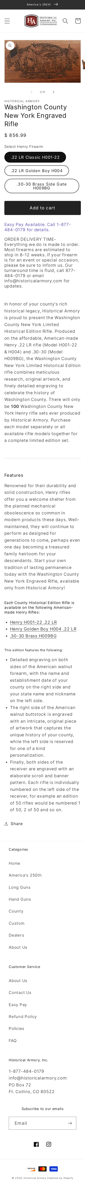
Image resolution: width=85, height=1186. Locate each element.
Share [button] (17, 823)
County (16, 911)
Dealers (16, 935)
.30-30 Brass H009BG (33, 635)
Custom (17, 923)
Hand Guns (20, 899)
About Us (18, 947)
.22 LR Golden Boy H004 (37, 170)
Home (14, 863)
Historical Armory (35, 1178)
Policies (16, 1028)
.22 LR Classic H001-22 (35, 157)
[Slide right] (53, 92)
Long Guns (20, 887)
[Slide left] (31, 92)
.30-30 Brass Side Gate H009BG (42, 186)
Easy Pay (18, 1004)
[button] (7, 21)
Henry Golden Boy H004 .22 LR (43, 629)
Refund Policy (23, 1016)
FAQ (13, 1040)
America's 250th (25, 875)
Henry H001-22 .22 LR (33, 622)
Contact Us (20, 992)
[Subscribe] (70, 1123)
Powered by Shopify (60, 1178)
